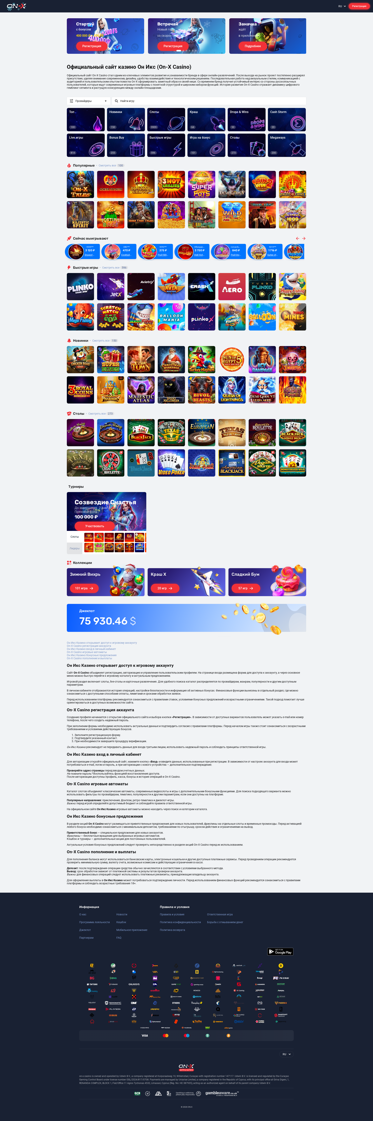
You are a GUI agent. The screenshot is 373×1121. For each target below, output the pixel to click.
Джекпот (85, 929)
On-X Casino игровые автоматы (87, 652)
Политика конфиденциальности (180, 922)
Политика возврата (172, 929)
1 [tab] (178, 50)
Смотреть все (109, 165)
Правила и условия (172, 914)
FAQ (118, 937)
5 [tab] (192, 50)
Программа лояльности (94, 922)
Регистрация (359, 6)
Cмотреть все (113, 267)
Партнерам (86, 937)
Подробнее (253, 46)
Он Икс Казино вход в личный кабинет (91, 649)
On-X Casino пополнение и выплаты (89, 658)
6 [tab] (196, 50)
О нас (82, 914)
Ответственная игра (220, 914)
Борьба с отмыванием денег (225, 922)
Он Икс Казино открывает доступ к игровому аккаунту (102, 642)
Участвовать (94, 526)
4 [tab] (189, 50)
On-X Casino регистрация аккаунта (89, 645)
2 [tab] (183, 50)
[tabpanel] (105, 36)
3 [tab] (186, 50)
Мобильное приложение (131, 929)
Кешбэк (121, 922)
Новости (121, 914)
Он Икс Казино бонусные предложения (92, 655)
